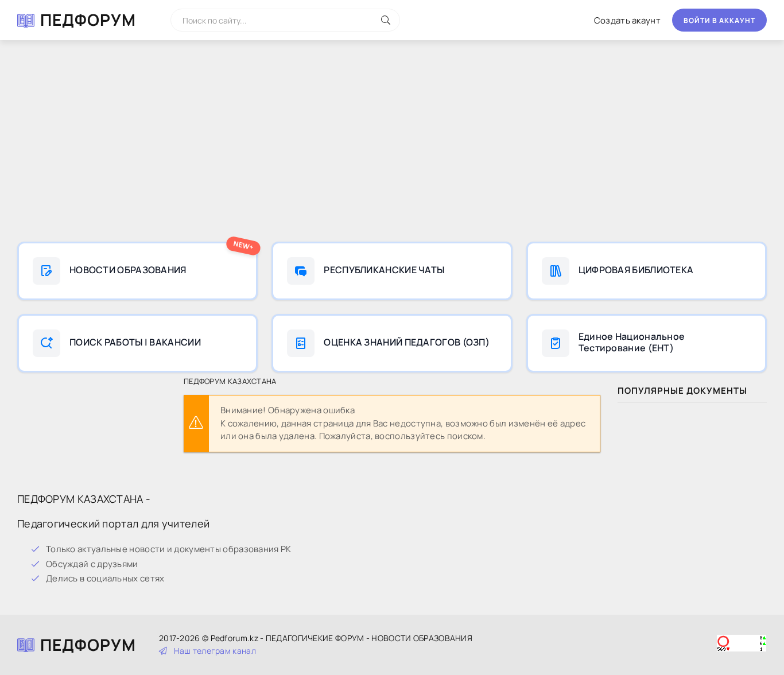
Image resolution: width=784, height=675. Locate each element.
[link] (137, 271)
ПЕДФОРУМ (88, 19)
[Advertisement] (392, 143)
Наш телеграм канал (215, 650)
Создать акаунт (627, 20)
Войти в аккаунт (719, 20)
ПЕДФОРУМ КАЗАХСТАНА (230, 381)
